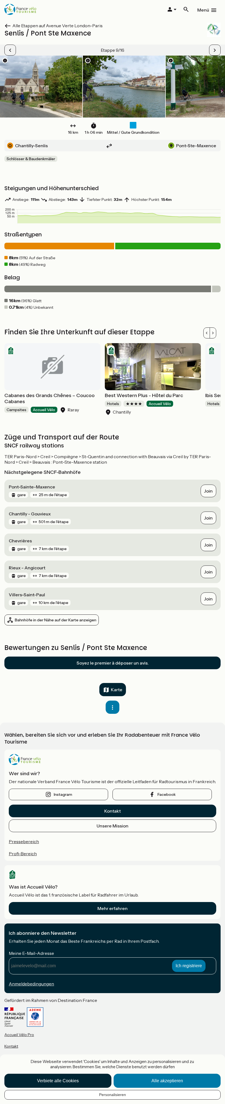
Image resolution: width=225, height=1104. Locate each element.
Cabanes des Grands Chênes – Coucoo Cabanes (49, 398)
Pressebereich (24, 841)
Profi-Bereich (23, 853)
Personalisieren (112, 1094)
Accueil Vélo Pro (19, 1034)
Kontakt (112, 811)
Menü (203, 10)
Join (208, 491)
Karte (116, 689)
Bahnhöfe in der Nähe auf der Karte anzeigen (55, 619)
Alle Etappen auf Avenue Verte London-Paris (57, 25)
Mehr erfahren (112, 908)
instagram (63, 794)
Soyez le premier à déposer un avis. (113, 663)
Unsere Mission (112, 826)
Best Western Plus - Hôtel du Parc (144, 395)
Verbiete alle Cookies (58, 1080)
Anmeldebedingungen (31, 984)
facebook (167, 794)
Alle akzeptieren (167, 1080)
